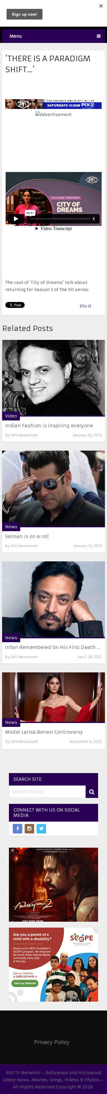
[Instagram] (29, 828)
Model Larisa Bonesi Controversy (44, 732)
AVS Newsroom (24, 435)
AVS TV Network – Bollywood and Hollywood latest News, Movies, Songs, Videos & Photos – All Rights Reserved (53, 1080)
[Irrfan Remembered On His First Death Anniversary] (53, 599)
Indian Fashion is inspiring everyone (49, 425)
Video (11, 416)
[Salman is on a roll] (53, 489)
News (11, 526)
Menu (16, 36)
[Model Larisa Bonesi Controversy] (53, 697)
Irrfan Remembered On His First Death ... (52, 647)
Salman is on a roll (27, 536)
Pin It (85, 306)
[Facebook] (17, 828)
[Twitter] (41, 828)
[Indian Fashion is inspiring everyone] (53, 378)
